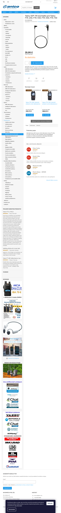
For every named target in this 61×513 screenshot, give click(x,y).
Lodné (6, 41)
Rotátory (7, 188)
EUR (55, 0)
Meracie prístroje (9, 130)
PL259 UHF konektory (10, 167)
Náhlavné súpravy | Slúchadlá (11, 134)
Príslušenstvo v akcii (9, 23)
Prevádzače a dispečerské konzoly (13, 73)
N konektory (8, 171)
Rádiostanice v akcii (9, 21)
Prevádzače (8, 35)
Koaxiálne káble (8, 163)
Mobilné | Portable (9, 184)
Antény (5, 181)
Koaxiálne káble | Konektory (10, 161)
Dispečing (8, 37)
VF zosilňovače (8, 126)
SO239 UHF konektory (10, 169)
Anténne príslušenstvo (10, 198)
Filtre (6, 145)
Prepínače (7, 190)
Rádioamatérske (9, 43)
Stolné (7, 49)
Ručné (7, 31)
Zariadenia (8, 77)
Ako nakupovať (28, 2)
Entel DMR (7, 53)
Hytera (5, 102)
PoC (6, 110)
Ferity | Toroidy (8, 196)
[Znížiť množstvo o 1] (30, 64)
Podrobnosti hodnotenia (43, 21)
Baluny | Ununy (8, 194)
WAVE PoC (7, 94)
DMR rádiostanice (9, 69)
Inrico (6, 57)
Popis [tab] (27, 125)
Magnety (7, 192)
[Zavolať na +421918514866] (5, 2)
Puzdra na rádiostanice (10, 155)
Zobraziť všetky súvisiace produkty (41, 121)
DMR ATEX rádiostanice (10, 71)
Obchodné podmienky (8, 497)
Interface (7, 128)
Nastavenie (12, 509)
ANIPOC (5, 25)
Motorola (6, 85)
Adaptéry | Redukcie (9, 165)
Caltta (5, 67)
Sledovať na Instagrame (13, 358)
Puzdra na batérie (9, 153)
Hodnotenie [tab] (32, 125)
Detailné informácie (29, 74)
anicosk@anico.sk (38, 495)
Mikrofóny (7, 132)
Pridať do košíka (38, 63)
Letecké (7, 39)
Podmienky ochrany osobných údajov (11, 499)
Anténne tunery (8, 124)
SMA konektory (8, 175)
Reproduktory (8, 139)
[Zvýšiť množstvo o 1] (30, 62)
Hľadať (36, 7)
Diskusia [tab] (38, 125)
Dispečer (8, 81)
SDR (6, 59)
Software (7, 116)
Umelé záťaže (8, 143)
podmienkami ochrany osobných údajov (24, 485)
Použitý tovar (7, 202)
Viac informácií (18, 506)
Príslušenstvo (9, 83)
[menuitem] (5, 12)
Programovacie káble (10, 149)
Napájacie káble (8, 147)
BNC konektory (8, 173)
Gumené (7, 186)
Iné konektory (8, 177)
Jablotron (6, 200)
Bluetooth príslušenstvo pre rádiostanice (11, 136)
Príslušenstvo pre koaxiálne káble (12, 179)
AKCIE (5, 19)
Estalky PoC (7, 55)
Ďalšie (6, 159)
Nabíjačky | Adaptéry (9, 141)
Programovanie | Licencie (10, 65)
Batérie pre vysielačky (10, 151)
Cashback (6, 204)
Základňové (7, 182)
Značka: (53, 21)
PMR (6, 61)
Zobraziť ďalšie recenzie (51, 180)
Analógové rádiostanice (10, 91)
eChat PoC (7, 75)
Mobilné (7, 33)
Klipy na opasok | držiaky (10, 157)
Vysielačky (6, 27)
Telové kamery (7, 112)
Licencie (7, 79)
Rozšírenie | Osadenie (10, 63)
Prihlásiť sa (7, 488)
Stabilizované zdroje (9, 122)
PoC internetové (9, 51)
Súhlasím (50, 503)
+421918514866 (37, 497)
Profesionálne (8, 29)
